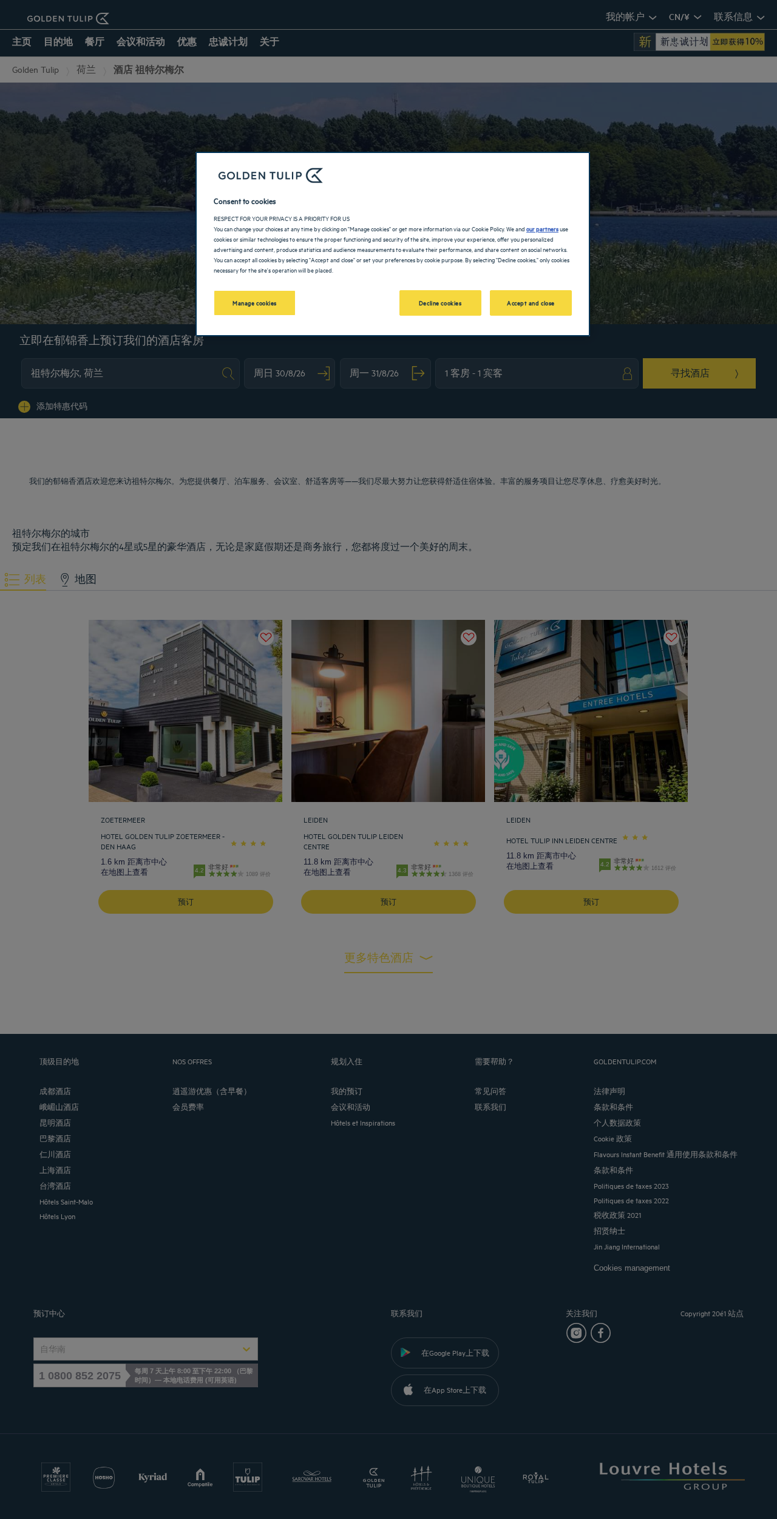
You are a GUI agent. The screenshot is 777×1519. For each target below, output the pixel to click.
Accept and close (531, 302)
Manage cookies (254, 302)
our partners (542, 228)
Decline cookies (440, 302)
